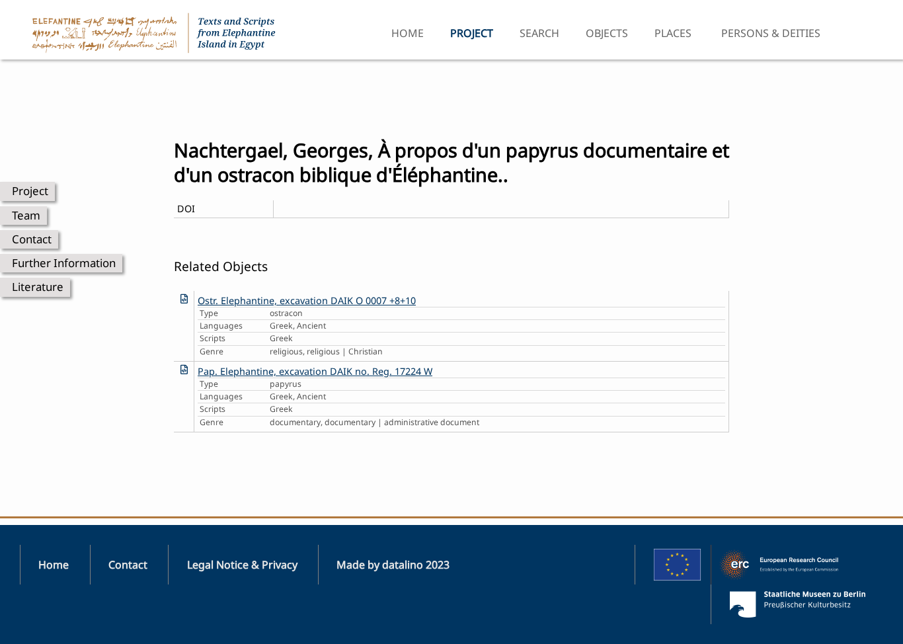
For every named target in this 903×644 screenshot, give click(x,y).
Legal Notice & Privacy (242, 564)
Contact (32, 239)
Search (539, 33)
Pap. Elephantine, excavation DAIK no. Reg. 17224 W (315, 371)
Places (672, 33)
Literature (37, 286)
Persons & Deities (770, 33)
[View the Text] (184, 298)
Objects (607, 33)
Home (407, 33)
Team (26, 215)
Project (30, 190)
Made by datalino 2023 (393, 564)
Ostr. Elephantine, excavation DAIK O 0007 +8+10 (307, 300)
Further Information (64, 262)
